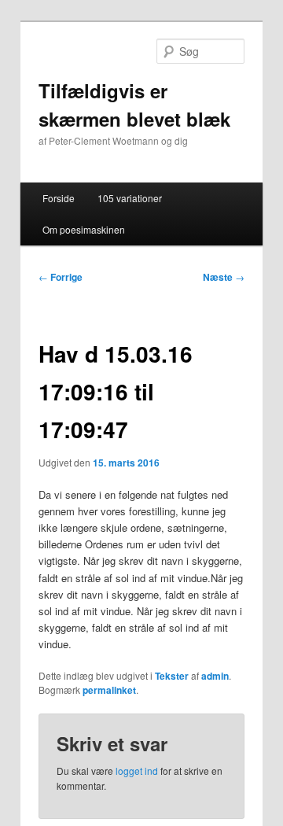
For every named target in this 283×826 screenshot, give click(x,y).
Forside (58, 198)
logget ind (137, 770)
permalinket (109, 690)
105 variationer (129, 198)
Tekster (172, 676)
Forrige (61, 277)
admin (215, 676)
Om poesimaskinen (83, 229)
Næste (223, 277)
